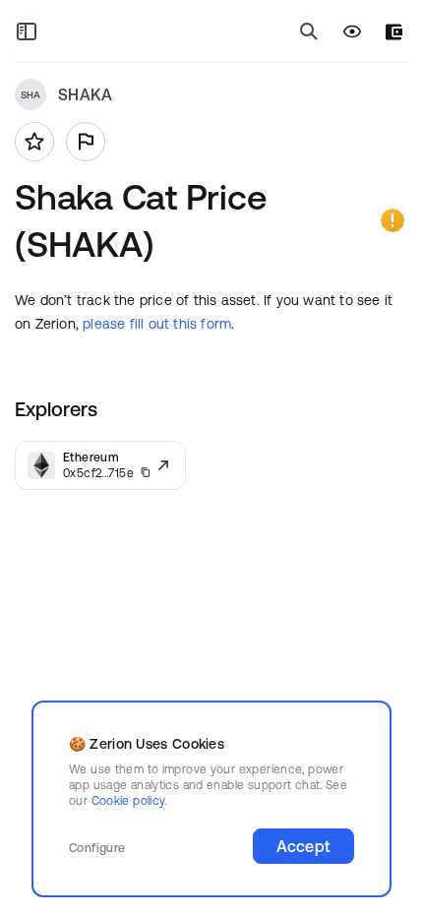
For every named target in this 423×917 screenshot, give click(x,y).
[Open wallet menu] (394, 32)
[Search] (309, 31)
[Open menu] (26, 31)
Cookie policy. (129, 800)
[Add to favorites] (34, 141)
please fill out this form (157, 324)
